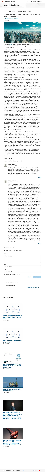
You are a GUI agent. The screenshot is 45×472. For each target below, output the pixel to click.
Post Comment (37, 276)
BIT (15, 11)
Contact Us (18, 470)
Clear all (29, 276)
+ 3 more (29, 11)
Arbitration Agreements (9, 11)
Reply (39, 177)
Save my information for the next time (13, 274)
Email (5, 269)
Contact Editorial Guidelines (33, 287)
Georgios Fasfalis (7, 18)
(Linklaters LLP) (15, 18)
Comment (6, 253)
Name (5, 264)
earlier (10, 44)
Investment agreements (22, 11)
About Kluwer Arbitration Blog (8, 470)
